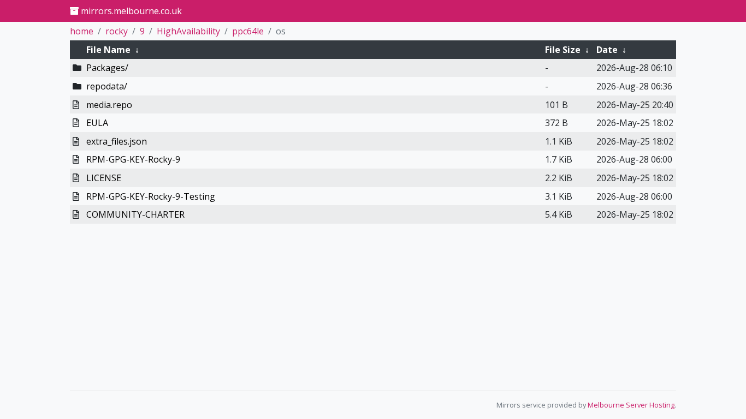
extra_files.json (116, 141)
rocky (116, 31)
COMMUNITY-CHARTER (135, 214)
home (81, 31)
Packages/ (107, 68)
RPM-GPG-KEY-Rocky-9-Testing (150, 196)
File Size (563, 50)
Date (607, 50)
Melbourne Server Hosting (631, 405)
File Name (108, 50)
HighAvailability (188, 31)
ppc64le (248, 31)
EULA (97, 123)
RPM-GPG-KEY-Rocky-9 (133, 159)
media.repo (109, 105)
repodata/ (106, 86)
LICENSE (103, 178)
